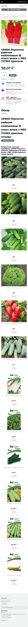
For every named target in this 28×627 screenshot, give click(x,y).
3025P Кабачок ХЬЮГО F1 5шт (14, 503)
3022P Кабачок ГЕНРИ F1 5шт (14, 575)
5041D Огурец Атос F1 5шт (14, 215)
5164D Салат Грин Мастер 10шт (14, 287)
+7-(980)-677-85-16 (21, 1)
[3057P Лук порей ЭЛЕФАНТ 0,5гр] (14, 383)
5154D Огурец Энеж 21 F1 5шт (14, 359)
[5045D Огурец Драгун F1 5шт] (14, 239)
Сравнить (12, 79)
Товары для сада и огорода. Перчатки (16, 14)
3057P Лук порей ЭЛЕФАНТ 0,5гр (14, 395)
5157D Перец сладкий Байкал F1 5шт (14, 323)
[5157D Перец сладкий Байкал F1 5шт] (14, 311)
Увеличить (14, 32)
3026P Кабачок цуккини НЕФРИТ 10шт (14, 467)
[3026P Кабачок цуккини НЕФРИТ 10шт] (14, 455)
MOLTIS (6, 620)
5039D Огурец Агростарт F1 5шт (14, 179)
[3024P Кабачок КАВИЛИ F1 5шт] (14, 527)
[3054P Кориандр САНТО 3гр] (14, 419)
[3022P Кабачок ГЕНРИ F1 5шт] (14, 563)
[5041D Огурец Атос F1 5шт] (14, 203)
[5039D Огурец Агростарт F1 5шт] (14, 167)
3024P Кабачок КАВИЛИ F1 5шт (14, 539)
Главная (3, 14)
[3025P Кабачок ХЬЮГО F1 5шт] (14, 491)
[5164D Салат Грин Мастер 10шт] (14, 275)
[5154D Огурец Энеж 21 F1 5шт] (14, 347)
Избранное (4, 79)
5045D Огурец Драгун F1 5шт (14, 251)
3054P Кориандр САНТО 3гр (14, 431)
